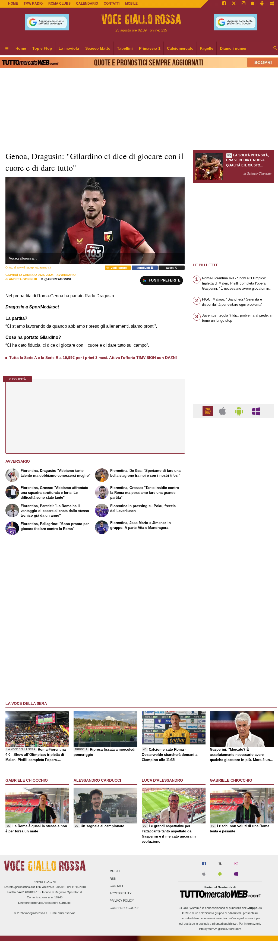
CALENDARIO (87, 3)
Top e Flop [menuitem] (42, 48)
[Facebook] (224, 4)
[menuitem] (7, 49)
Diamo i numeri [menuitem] (234, 48)
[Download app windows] (272, 4)
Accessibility (120, 893)
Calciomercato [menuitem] (180, 48)
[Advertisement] (233, 633)
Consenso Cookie (124, 908)
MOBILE (131, 3)
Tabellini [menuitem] (125, 48)
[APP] (208, 411)
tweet (170, 267)
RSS (113, 878)
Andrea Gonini (21, 279)
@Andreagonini (57, 279)
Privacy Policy (122, 900)
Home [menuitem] (20, 48)
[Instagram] (243, 4)
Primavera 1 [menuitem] (149, 48)
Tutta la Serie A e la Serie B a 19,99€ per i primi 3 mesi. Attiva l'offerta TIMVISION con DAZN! (93, 357)
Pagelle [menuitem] (206, 48)
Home (13, 3)
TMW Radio (33, 3)
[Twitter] (234, 4)
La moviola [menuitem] (69, 48)
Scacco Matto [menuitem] (97, 48)
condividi (144, 267)
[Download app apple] (252, 4)
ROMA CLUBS (59, 3)
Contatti (117, 886)
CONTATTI (111, 3)
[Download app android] (262, 4)
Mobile (115, 871)
